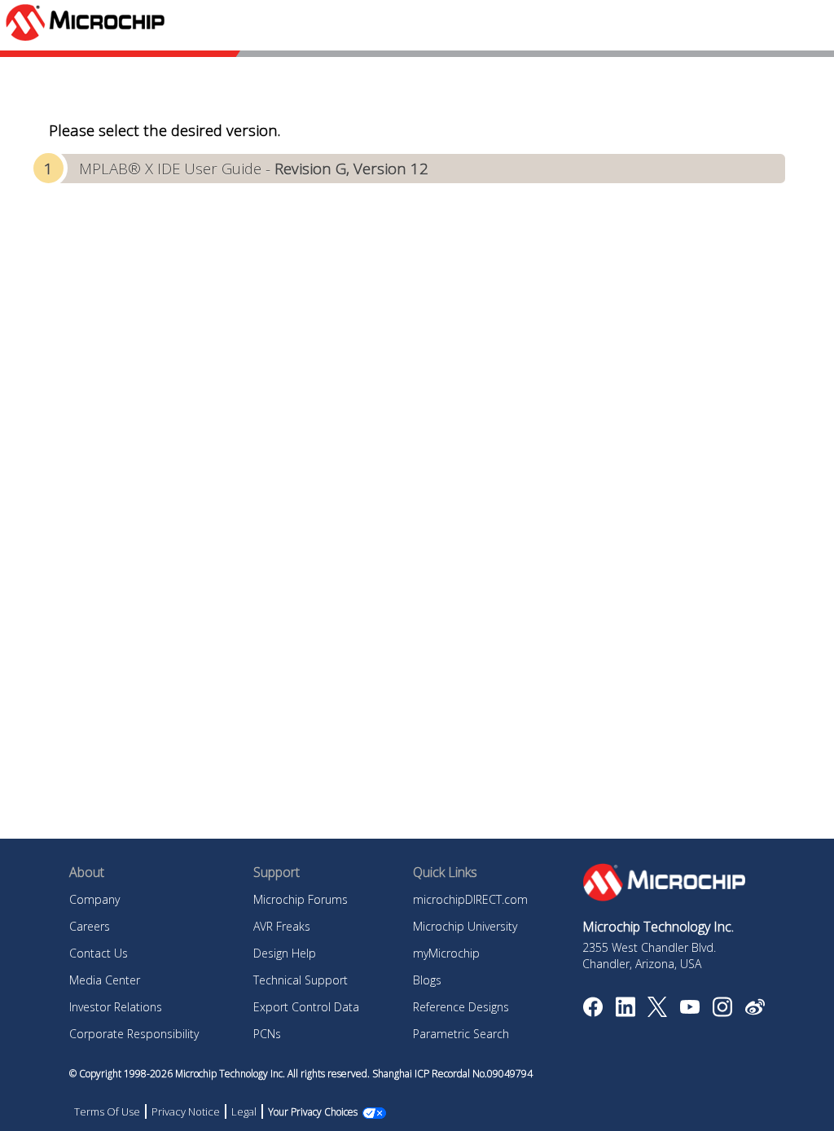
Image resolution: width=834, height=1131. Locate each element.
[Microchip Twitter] (657, 1012)
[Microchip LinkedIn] (625, 1012)
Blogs (427, 980)
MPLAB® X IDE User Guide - (253, 168)
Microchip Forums (300, 899)
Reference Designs (461, 1007)
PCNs (267, 1033)
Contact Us (98, 953)
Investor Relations (115, 1007)
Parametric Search (461, 1033)
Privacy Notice (185, 1111)
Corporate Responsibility (134, 1033)
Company (94, 899)
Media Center (104, 980)
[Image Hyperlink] (689, 1009)
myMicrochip (446, 953)
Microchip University (465, 926)
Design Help (284, 953)
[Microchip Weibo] (754, 1010)
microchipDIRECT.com (470, 899)
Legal (244, 1111)
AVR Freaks (281, 926)
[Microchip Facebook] (592, 1012)
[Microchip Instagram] (722, 1012)
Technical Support (300, 980)
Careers (89, 926)
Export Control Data (306, 1007)
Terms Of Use (107, 1111)
